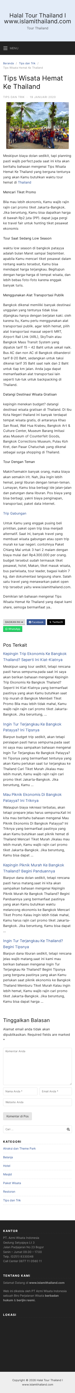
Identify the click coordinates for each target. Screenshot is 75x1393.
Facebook (37, 622)
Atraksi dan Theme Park (19, 1148)
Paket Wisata (12, 1183)
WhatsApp (14, 628)
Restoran (9, 1191)
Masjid (7, 1174)
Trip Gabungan (14, 513)
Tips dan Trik (27, 63)
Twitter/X (57, 622)
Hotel (6, 1165)
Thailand (24, 182)
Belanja (8, 1157)
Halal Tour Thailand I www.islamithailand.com (37, 18)
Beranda (8, 63)
